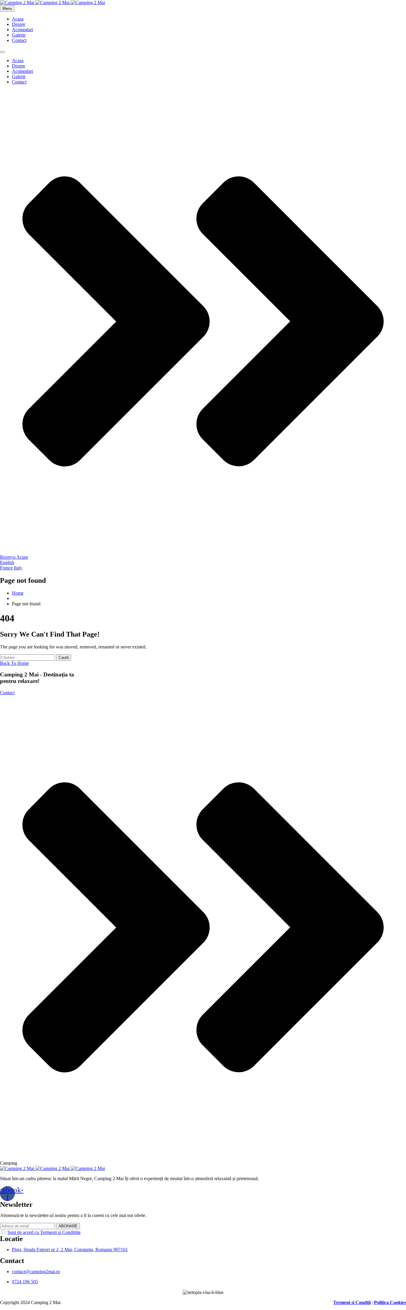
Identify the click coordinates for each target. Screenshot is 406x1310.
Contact (19, 40)
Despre (18, 24)
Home (17, 593)
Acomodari (22, 29)
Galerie (19, 34)
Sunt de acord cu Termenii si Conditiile (44, 1232)
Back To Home (14, 663)
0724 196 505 (25, 1281)
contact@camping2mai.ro (36, 1271)
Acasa (17, 18)
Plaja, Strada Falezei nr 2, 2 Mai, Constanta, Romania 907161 (70, 1249)
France (7, 567)
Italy (18, 567)
